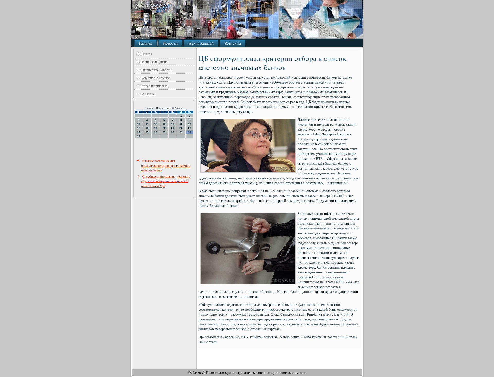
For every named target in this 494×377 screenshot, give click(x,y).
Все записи (148, 93)
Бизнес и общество (154, 85)
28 (172, 132)
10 (138, 124)
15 (181, 124)
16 (189, 124)
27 (164, 132)
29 (181, 132)
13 (164, 124)
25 (147, 132)
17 (138, 128)
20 (164, 128)
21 (172, 128)
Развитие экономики (155, 77)
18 (147, 128)
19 (155, 128)
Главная (145, 43)
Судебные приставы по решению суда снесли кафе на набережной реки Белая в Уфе (165, 181)
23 (189, 128)
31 (138, 136)
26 (155, 132)
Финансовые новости (155, 69)
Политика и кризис (153, 61)
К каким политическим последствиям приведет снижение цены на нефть (165, 165)
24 (138, 132)
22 (181, 128)
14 (172, 124)
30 (189, 132)
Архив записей (201, 43)
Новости (170, 43)
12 (155, 124)
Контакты (233, 43)
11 (147, 124)
